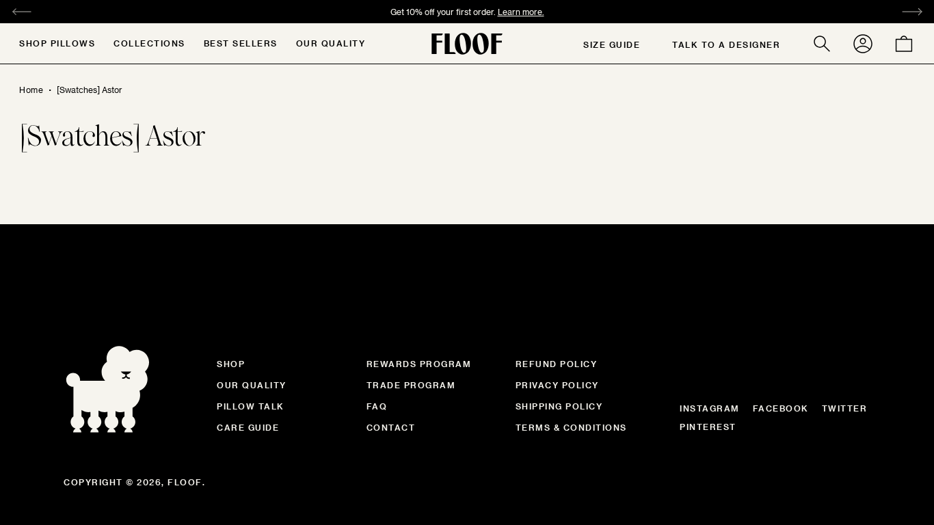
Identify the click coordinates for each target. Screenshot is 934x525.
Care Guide (248, 427)
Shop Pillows (57, 43)
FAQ (377, 406)
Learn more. (521, 11)
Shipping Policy (559, 406)
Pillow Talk (250, 406)
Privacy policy (557, 385)
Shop (231, 363)
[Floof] (467, 44)
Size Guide (611, 44)
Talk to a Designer (726, 44)
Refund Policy (557, 363)
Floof (185, 482)
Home (31, 89)
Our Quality (331, 43)
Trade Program (411, 385)
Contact (391, 427)
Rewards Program (419, 363)
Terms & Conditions (571, 427)
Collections (149, 43)
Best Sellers (241, 43)
